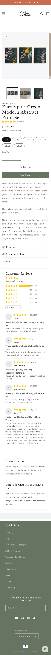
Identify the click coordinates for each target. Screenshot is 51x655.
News (7, 575)
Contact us (32, 470)
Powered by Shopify (33, 651)
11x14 (28, 140)
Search (8, 581)
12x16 (40, 140)
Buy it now (25, 175)
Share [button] (7, 261)
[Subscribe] (42, 608)
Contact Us (10, 587)
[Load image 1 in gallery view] (12, 93)
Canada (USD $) (24, 636)
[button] (3, 14)
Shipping (5, 130)
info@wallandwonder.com (18, 500)
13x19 (19, 146)
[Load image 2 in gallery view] (25, 93)
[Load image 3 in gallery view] (38, 93)
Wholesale (10, 563)
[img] (20, 315)
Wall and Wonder (22, 651)
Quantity (5, 152)
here (35, 500)
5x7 (6, 140)
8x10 (17, 140)
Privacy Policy (11, 569)
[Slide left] (3, 94)
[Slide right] (48, 94)
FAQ (7, 538)
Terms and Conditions (15, 557)
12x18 (7, 146)
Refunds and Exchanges (15, 545)
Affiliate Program (12, 551)
